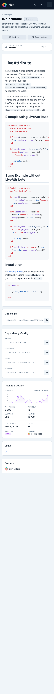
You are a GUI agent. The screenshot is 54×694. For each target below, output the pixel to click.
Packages (8, 15)
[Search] (42, 5)
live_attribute (12, 19)
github (7, 451)
